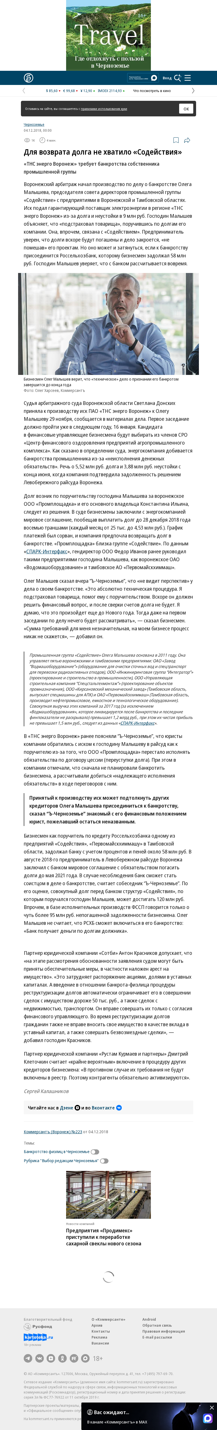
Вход (167, 77)
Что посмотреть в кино (152, 90)
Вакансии (100, 1343)
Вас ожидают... (111, 1412)
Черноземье (34, 124)
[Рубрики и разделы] (187, 78)
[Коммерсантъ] (28, 78)
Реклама (99, 1337)
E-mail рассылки (157, 1337)
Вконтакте (103, 1108)
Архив (97, 1325)
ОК (186, 109)
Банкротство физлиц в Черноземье (57, 1151)
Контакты (101, 1331)
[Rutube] (74, 1358)
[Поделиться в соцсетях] (187, 140)
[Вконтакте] (39, 1358)
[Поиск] (177, 78)
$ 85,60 (52, 90)
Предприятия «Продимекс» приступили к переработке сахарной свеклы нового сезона (103, 1237)
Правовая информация (163, 1331)
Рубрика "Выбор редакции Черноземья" (61, 1160)
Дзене (66, 1108)
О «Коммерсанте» (108, 1319)
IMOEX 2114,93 (110, 90)
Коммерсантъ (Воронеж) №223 (53, 1131)
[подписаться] (96, 1151)
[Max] (85, 1358)
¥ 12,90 (86, 90)
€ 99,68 (69, 90)
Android (149, 1319)
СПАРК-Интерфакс (46, 551)
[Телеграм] (28, 1358)
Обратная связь (157, 1325)
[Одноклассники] (62, 1358)
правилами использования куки (104, 108)
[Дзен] (51, 1358)
